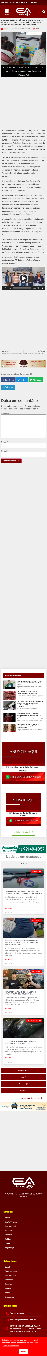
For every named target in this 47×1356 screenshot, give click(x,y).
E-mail (4, 451)
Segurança (9, 1248)
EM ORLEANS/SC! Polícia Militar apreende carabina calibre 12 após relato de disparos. (23, 892)
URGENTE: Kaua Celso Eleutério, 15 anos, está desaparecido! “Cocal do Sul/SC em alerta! (29, 682)
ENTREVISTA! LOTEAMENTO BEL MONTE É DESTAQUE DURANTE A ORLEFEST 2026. (20, 993)
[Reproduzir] (5, 288)
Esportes (8, 1235)
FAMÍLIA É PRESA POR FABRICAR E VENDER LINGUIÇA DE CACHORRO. (27, 692)
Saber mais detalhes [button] (11, 1346)
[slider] (22, 288)
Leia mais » (8, 908)
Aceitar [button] (23, 1352)
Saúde (7, 1243)
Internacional (10, 1226)
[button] (44, 12)
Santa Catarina (11, 1222)
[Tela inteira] (42, 288)
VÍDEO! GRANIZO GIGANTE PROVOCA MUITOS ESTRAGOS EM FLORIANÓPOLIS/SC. (21, 1042)
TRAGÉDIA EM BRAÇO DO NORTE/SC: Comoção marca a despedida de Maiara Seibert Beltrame (29, 726)
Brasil (7, 1218)
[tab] (23, 863)
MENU (7, 14)
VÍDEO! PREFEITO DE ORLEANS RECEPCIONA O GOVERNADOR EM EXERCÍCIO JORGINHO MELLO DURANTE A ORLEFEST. (22, 943)
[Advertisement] (23, 102)
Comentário (7, 413)
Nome (4, 442)
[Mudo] (38, 288)
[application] (23, 278)
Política (8, 1239)
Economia (9, 1230)
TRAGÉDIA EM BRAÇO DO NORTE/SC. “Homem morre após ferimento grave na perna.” (29, 715)
